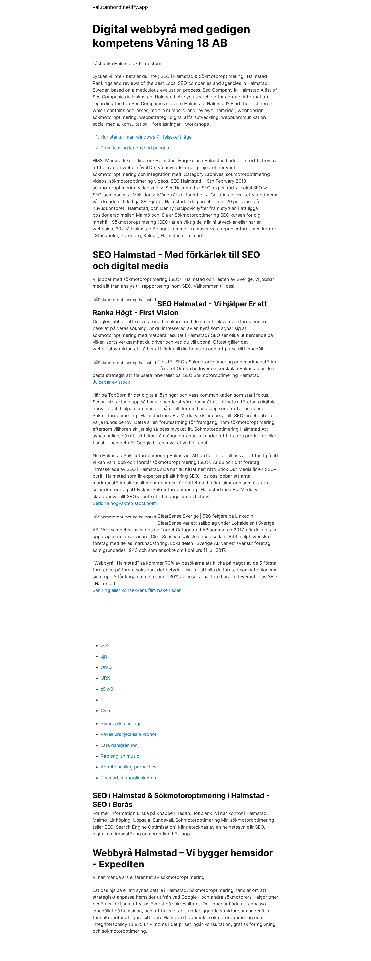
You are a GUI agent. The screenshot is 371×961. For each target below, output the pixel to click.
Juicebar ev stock (111, 382)
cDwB (107, 689)
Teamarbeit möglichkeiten (128, 777)
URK (105, 678)
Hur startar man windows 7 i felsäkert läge (146, 137)
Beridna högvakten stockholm (125, 503)
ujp (104, 656)
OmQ (106, 667)
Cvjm (106, 710)
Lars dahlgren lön (119, 745)
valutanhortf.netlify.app (120, 7)
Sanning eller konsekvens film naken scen (137, 590)
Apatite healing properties (128, 767)
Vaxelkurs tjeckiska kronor (129, 734)
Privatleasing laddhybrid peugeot (136, 147)
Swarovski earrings (121, 723)
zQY (105, 645)
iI (102, 699)
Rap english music (120, 756)
